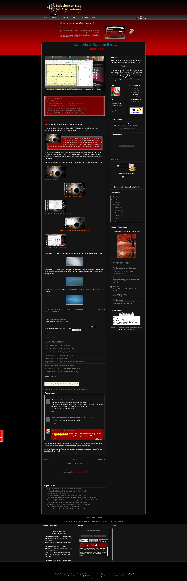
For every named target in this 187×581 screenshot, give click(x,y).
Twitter (136, 88)
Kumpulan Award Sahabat (126, 129)
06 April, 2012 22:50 (70, 431)
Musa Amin (116, 286)
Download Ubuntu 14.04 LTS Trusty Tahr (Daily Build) (61, 372)
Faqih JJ (136, 101)
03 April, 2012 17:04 (67, 400)
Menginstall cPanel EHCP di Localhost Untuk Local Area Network (64, 362)
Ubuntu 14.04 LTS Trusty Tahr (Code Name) (58, 345)
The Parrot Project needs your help (123, 296)
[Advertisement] (84, 52)
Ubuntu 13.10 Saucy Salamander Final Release (59, 348)
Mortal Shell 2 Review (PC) (121, 264)
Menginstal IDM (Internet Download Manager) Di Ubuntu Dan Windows (68, 504)
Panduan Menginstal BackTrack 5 (57, 493)
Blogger (97, 579)
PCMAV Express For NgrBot (63, 113)
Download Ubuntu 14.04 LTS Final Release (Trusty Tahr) (62, 368)
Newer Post (48, 459)
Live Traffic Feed (93, 545)
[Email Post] (69, 328)
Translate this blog (126, 66)
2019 (114, 197)
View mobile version (74, 463)
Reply (52, 411)
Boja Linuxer (56, 431)
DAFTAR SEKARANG (116, 521)
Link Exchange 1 (136, 327)
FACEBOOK (136, 96)
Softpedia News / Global (121, 262)
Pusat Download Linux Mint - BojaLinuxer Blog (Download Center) (67, 502)
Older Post (101, 459)
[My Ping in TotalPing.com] (93, 542)
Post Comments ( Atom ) (79, 472)
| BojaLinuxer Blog (89, 550)
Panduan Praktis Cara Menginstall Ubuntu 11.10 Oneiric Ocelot (66, 495)
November (118, 210)
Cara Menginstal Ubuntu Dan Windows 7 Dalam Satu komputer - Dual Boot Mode (72, 498)
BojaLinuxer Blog (70, 6)
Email (137, 187)
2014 (114, 199)
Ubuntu (51, 333)
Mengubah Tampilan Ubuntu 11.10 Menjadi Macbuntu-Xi (64, 489)
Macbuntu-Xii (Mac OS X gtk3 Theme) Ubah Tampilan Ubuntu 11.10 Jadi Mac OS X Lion (74, 500)
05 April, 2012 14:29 (87, 417)
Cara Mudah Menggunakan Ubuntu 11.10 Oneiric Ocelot (64, 506)
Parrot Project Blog (119, 294)
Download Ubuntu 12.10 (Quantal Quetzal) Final (59, 355)
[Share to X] (77, 330)
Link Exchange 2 (129, 329)
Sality (79, 108)
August (117, 218)
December (118, 207)
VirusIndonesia (118, 300)
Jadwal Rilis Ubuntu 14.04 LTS (54, 342)
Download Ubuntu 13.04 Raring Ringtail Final (58, 352)
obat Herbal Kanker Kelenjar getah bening (66, 417)
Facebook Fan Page (136, 92)
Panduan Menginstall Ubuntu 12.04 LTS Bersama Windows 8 (66, 509)
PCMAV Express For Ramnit (63, 111)
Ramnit (72, 108)
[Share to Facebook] (79, 330)
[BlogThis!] (75, 330)
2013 (114, 202)
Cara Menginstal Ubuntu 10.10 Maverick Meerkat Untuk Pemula (66, 491)
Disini (80, 103)
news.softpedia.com (59, 320)
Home (75, 459)
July (116, 221)
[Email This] (73, 330)
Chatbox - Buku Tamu (93, 530)
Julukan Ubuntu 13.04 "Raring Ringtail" (56, 358)
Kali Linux (116, 277)
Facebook (136, 90)
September (118, 215)
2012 (114, 205)
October (117, 213)
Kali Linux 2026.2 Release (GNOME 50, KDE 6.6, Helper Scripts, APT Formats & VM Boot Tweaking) (126, 280)
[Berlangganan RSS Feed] (122, 167)
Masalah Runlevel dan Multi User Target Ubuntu (59, 365)
